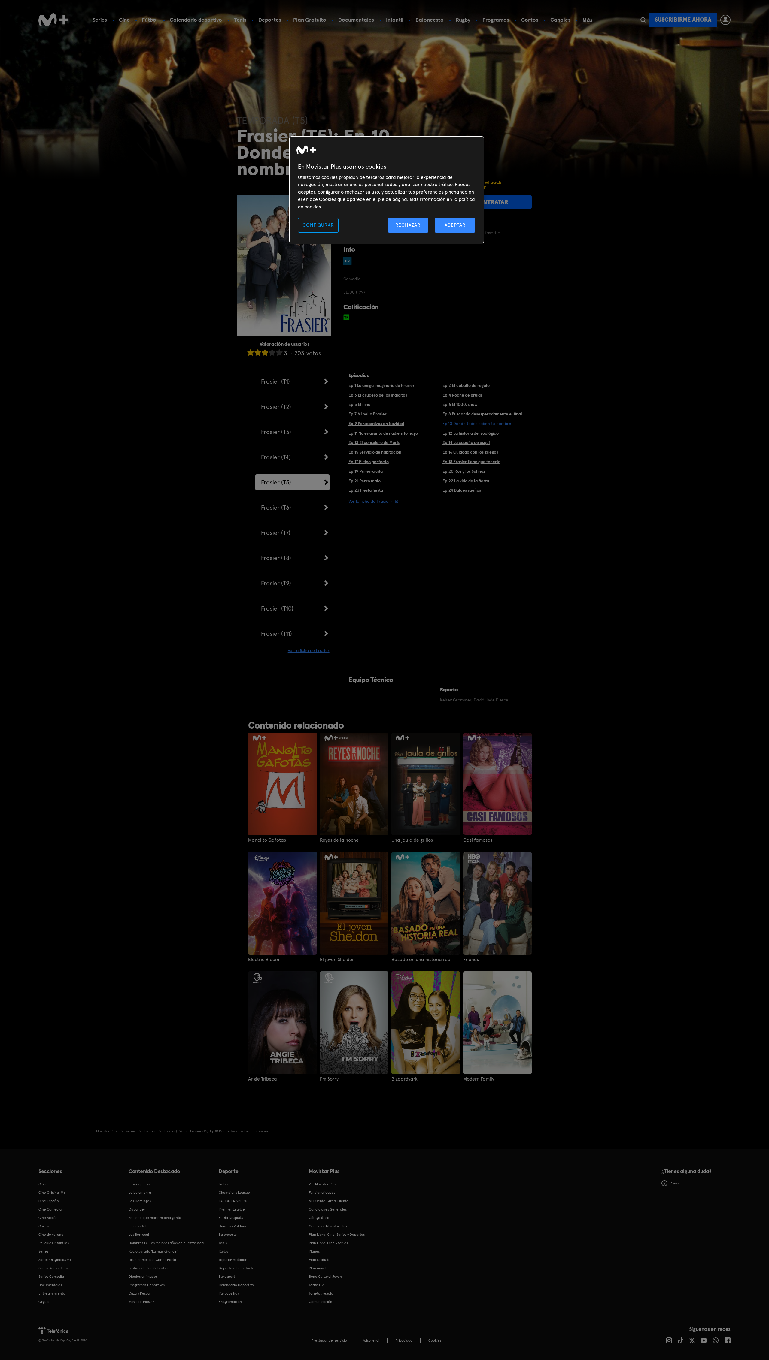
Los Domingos (140, 1201)
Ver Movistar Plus (322, 1184)
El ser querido (140, 1184)
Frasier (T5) (276, 482)
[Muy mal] (250, 352)
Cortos (529, 20)
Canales (560, 20)
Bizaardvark (404, 1079)
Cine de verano (50, 1234)
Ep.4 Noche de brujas (462, 395)
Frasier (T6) (276, 507)
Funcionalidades (322, 1192)
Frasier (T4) (276, 457)
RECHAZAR (408, 225)
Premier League (232, 1209)
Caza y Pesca (139, 1293)
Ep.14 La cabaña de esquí (466, 442)
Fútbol (150, 20)
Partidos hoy (229, 1293)
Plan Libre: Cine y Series (328, 1243)
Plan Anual (317, 1268)
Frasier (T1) (275, 381)
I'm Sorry (329, 1079)
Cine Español (49, 1201)
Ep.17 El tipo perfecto (368, 461)
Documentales (356, 20)
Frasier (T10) (277, 608)
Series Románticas (53, 1268)
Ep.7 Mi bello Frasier (367, 414)
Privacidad (403, 1340)
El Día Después (231, 1218)
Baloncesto (429, 20)
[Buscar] (643, 20)
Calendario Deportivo (236, 1285)
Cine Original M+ (51, 1192)
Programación (230, 1302)
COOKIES (434, 1340)
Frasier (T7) (275, 532)
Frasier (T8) (276, 558)
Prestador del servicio (329, 1340)
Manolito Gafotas (267, 840)
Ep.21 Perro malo (364, 480)
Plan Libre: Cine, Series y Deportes (337, 1234)
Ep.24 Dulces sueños (461, 490)
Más (587, 20)
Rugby (463, 20)
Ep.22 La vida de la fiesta (465, 480)
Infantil (394, 20)
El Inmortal (137, 1226)
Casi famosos (477, 840)
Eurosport (227, 1276)
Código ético (319, 1218)
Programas (495, 20)
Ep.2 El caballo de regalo (466, 385)
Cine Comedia (50, 1209)
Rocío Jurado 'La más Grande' (153, 1251)
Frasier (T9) (276, 583)
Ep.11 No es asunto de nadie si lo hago (383, 433)
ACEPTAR (455, 225)
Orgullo (44, 1302)
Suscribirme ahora (683, 19)
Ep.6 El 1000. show (460, 404)
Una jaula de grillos (412, 840)
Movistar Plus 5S (141, 1302)
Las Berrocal (139, 1234)
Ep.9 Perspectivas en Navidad (376, 423)
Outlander (137, 1209)
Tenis (240, 20)
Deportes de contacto (236, 1268)
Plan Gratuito (309, 20)
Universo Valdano (233, 1226)
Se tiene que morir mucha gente (155, 1218)
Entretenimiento (51, 1293)
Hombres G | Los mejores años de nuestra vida (166, 1243)
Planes (314, 1251)
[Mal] (257, 352)
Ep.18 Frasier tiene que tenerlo (471, 461)
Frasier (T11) (276, 633)
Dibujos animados (143, 1276)
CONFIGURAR (318, 225)
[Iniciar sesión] (725, 20)
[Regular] (265, 352)
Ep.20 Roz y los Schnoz (463, 471)
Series (100, 20)
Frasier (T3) (276, 432)
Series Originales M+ (54, 1260)
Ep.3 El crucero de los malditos (377, 395)
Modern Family (478, 1079)
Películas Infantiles (53, 1243)
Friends (471, 959)
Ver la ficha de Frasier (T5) (373, 501)
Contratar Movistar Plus (328, 1226)
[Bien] (272, 352)
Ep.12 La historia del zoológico (470, 433)
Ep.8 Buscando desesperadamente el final (482, 414)
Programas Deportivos (147, 1285)
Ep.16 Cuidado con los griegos (470, 452)
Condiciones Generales (328, 1209)
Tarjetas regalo (321, 1293)
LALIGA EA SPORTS (233, 1201)
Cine (124, 20)
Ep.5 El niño (359, 404)
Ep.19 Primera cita (365, 471)
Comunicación (320, 1302)
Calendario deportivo (196, 20)
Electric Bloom (263, 959)
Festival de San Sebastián (149, 1268)
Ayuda (675, 1183)
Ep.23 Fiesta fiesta (365, 490)
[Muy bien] (279, 352)
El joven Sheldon (337, 959)
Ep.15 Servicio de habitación (374, 452)
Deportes (269, 20)
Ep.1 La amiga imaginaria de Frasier (381, 385)
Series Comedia (51, 1276)
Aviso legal (371, 1340)
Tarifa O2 (316, 1285)
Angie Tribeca (262, 1079)
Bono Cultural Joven (325, 1276)
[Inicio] (53, 19)
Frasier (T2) (276, 406)
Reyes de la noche (339, 840)
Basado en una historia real (421, 959)
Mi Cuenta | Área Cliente (328, 1201)
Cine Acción (48, 1218)
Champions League (234, 1192)
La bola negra (140, 1192)
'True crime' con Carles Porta (152, 1260)
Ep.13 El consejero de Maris (374, 442)
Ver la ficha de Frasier (309, 650)
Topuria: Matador (233, 1260)
